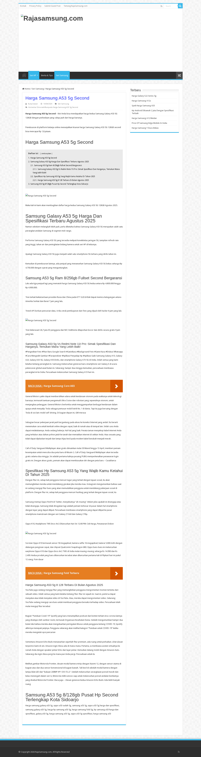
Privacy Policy (35, 6)
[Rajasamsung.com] (52, 18)
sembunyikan (46, 153)
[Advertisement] (123, 47)
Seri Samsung (62, 75)
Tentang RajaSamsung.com (75, 6)
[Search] (180, 6)
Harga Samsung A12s (141, 101)
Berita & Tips (47, 75)
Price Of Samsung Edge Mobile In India (149, 123)
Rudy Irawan (33, 104)
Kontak (23, 6)
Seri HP (33, 75)
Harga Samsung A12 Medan (144, 118)
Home (24, 75)
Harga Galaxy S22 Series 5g (144, 96)
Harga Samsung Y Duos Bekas (145, 128)
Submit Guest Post (52, 6)
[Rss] (161, 6)
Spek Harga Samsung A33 (143, 105)
